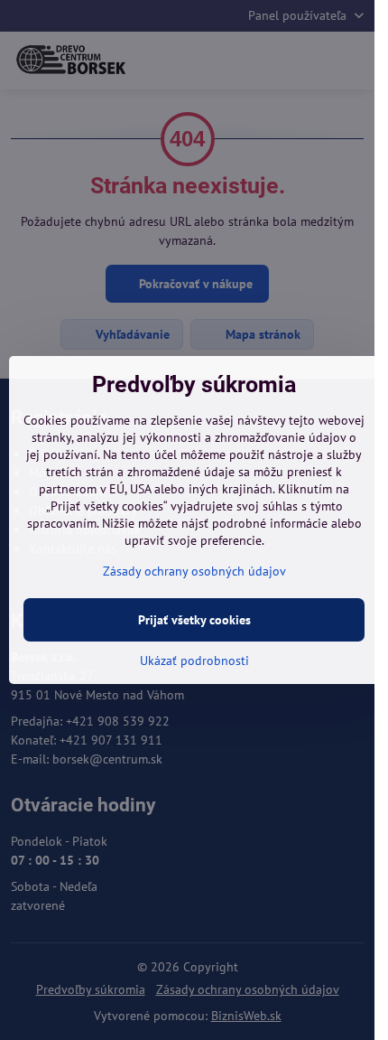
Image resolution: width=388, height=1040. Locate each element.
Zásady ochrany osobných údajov (194, 571)
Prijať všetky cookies (194, 620)
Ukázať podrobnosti (194, 660)
